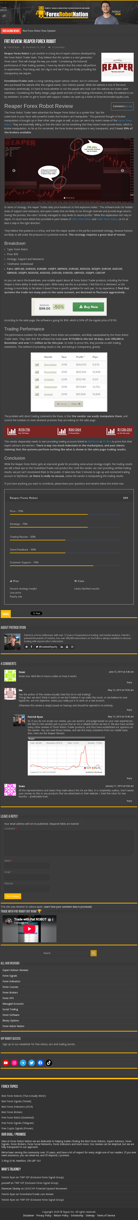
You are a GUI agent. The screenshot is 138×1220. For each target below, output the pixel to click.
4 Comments (58, 47)
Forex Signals (10, 975)
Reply (129, 682)
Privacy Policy (43, 1215)
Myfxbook (93, 441)
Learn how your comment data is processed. (68, 906)
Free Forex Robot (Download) (17, 1117)
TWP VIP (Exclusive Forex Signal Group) (42, 1177)
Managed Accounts (13, 1003)
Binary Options (11, 1020)
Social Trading (10, 1009)
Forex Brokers (10, 992)
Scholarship (77, 1215)
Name (8, 860)
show (128, 106)
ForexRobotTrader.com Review (36, 1194)
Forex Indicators (11, 981)
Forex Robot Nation (13, 1026)
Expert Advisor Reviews (15, 970)
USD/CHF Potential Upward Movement (46, 1188)
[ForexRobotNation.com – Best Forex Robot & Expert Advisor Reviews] (69, 12)
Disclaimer (28, 1215)
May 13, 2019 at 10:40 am (121, 716)
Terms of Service (106, 1215)
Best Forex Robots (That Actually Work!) (23, 1095)
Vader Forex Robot (107, 219)
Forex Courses (10, 987)
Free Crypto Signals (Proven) (17, 1128)
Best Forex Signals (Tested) (16, 1101)
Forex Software (11, 1015)
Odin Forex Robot (81, 219)
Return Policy (61, 1215)
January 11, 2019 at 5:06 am (120, 786)
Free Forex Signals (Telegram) (17, 1123)
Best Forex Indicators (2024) (17, 1106)
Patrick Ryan (13, 47)
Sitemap (90, 1215)
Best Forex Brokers (11, 1112)
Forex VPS (8, 998)
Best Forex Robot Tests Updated (39, 30)
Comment (10, 828)
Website (8, 883)
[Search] (94, 953)
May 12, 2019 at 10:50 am (121, 690)
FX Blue (107, 441)
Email (8, 872)
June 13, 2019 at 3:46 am (121, 672)
